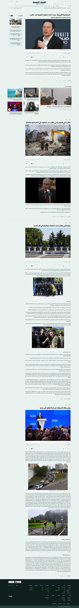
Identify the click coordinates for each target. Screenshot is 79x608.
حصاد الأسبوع (63, 597)
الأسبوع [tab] (9, 15)
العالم (70, 11)
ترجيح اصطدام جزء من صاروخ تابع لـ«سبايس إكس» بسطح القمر (59, 106)
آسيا (64, 590)
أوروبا (65, 11)
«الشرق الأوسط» (65, 53)
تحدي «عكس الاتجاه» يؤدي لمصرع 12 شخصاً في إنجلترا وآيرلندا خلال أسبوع (15, 39)
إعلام (48, 591)
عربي (70, 1)
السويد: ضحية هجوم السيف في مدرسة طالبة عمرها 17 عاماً (15, 27)
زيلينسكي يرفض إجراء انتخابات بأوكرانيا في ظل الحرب (52, 226)
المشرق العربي (68, 591)
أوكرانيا (54, 216)
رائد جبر (66, 444)
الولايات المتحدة (63, 587)
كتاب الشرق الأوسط (57, 590)
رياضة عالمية (69, 600)
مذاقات (31, 587)
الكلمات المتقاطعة (47, 597)
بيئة (42, 590)
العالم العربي (69, 587)
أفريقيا (64, 591)
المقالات (59, 587)
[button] (48, 190)
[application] (48, 190)
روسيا (58, 216)
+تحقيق (64, 600)
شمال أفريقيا (68, 590)
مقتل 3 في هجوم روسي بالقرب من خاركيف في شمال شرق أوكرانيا (48, 122)
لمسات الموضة (30, 590)
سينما (48, 590)
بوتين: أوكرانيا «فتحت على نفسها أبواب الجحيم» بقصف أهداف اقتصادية (15, 43)
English (68, 1)
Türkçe (65, 1)
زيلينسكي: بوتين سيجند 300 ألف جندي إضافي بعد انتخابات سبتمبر (15, 31)
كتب (48, 587)
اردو (63, 1)
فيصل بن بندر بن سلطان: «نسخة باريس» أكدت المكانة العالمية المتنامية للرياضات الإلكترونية (53, 8)
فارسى (61, 1)
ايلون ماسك (64, 80)
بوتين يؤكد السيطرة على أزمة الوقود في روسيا (55, 408)
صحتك (42, 587)
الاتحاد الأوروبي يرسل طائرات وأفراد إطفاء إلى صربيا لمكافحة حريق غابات (15, 34)
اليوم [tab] (11, 15)
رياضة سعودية (69, 597)
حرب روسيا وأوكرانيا (63, 216)
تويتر (60, 80)
